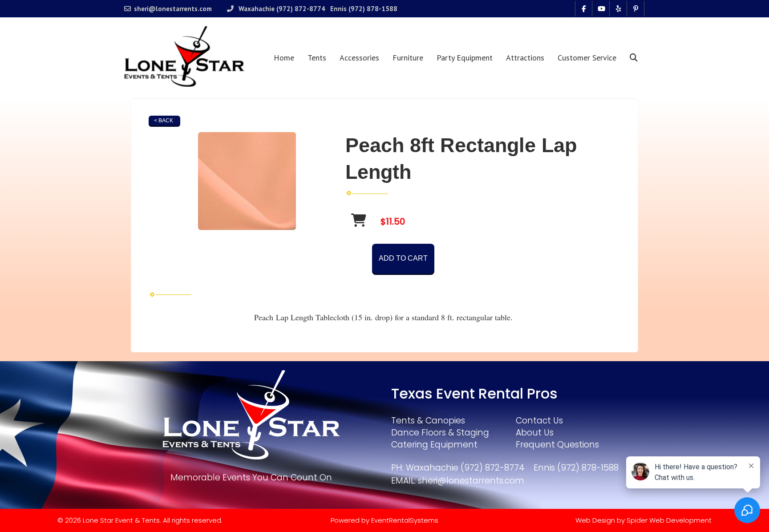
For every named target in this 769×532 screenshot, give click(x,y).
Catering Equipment (434, 445)
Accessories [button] (359, 57)
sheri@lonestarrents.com (173, 8)
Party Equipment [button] (465, 57)
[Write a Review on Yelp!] (618, 8)
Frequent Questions (557, 445)
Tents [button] (317, 57)
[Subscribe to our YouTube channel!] (601, 8)
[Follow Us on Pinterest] (635, 8)
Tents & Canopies (428, 421)
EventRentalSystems (404, 520)
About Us (535, 433)
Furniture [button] (408, 57)
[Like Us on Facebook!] (583, 8)
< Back (163, 120)
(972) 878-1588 (372, 8)
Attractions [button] (525, 57)
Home (284, 57)
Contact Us (539, 421)
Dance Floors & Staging (440, 433)
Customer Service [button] (587, 57)
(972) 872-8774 (300, 8)
